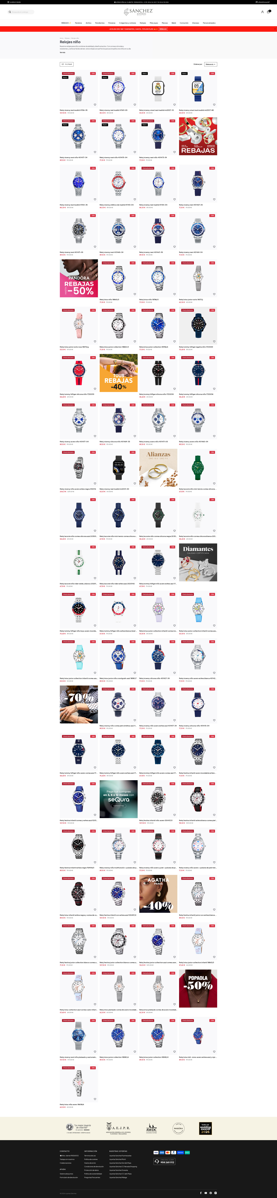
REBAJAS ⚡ (66, 23)
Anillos (88, 23)
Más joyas (154, 23)
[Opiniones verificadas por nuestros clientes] (78, 1128)
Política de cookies (91, 1159)
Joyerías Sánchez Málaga (118, 1177)
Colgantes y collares (127, 23)
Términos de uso (90, 1156)
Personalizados (209, 23)
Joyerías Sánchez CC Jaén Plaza (120, 1174)
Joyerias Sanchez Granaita (118, 1170)
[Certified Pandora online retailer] (178, 1128)
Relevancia (211, 64)
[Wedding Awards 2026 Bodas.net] (205, 1128)
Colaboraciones (65, 1163)
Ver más (62, 52)
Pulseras (111, 23)
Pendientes (100, 23)
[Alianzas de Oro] (158, 467)
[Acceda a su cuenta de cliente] (262, 11)
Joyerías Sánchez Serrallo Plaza (120, 1163)
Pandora (78, 23)
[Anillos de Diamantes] (198, 562)
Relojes (143, 23)
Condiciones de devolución (94, 1166)
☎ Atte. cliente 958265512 (69, 1156)
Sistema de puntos (66, 1174)
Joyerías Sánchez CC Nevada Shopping (123, 1166)
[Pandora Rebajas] (79, 278)
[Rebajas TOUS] (119, 373)
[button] (95, 105)
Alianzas (195, 23)
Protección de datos (91, 1170)
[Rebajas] (198, 136)
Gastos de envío (90, 1163)
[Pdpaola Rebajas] (198, 988)
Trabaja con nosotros (67, 1159)
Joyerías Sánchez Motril (117, 1159)
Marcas (165, 23)
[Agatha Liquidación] (158, 893)
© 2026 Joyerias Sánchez (68, 1193)
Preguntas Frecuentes (92, 1177)
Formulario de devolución (69, 1177)
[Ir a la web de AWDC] (151, 1128)
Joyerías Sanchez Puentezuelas (120, 1156)
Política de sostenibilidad (93, 1174)
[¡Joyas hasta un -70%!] (79, 704)
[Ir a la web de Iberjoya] (118, 1128)
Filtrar (68, 64)
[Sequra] (119, 799)
